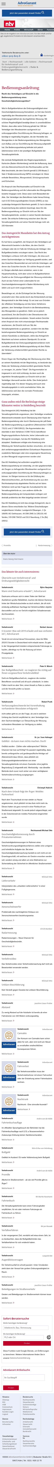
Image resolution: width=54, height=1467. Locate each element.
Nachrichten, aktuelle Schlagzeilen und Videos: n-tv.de (9, 23)
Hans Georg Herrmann (13, 559)
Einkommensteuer (9, 1439)
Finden (27, 1343)
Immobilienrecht (29, 1429)
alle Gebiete (31, 61)
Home (7, 29)
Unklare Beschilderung (13, 984)
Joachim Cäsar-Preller (43, 1003)
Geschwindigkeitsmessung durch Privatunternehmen (18, 836)
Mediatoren (27, 1412)
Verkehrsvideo (9, 958)
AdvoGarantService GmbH (20, 1457)
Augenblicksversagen (12, 1259)
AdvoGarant (47, 1029)
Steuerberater (28, 1402)
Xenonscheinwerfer (11, 906)
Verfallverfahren (10, 1230)
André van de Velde (44, 1170)
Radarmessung (44, 545)
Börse (40, 29)
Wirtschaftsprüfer (30, 1409)
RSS (3, 1402)
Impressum (6, 1409)
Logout (5, 1414)
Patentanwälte (29, 1414)
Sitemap (5, 1400)
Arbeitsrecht (28, 1422)
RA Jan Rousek (46, 1226)
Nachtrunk (22, 1099)
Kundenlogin (49, 55)
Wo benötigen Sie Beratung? (14, 1334)
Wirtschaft (28, 29)
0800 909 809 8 (11, 56)
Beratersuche (7, 1422)
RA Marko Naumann (44, 1196)
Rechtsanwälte (29, 1400)
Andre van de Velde (44, 1118)
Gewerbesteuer (8, 1446)
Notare (26, 1407)
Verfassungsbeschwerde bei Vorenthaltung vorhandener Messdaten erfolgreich (23, 707)
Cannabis (22, 1033)
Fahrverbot (23, 1066)
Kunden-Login (8, 1412)
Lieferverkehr (8, 880)
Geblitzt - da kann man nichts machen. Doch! (24, 741)
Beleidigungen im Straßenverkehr (18, 1289)
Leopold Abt (47, 1256)
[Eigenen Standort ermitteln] (49, 1337)
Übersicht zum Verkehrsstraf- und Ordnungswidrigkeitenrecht (19, 579)
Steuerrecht (27, 1424)
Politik (17, 29)
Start (4, 61)
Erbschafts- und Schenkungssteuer (9, 1442)
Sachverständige (29, 1404)
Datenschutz (7, 1407)
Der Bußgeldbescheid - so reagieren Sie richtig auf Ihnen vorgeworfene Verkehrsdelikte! (26, 671)
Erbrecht (26, 1426)
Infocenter (6, 1424)
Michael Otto (47, 877)
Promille (7, 545)
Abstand (6, 1007)
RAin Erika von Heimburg (42, 1148)
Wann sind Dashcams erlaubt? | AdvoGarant (24, 591)
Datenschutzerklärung (20, 1358)
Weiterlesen (7, 619)
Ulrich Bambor (46, 929)
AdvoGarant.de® (27, 33)
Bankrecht (27, 1431)
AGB (4, 1404)
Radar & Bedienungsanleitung (20, 68)
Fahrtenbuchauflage (12, 1122)
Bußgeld (6, 1152)
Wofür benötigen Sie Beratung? (15, 1323)
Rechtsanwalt (16, 61)
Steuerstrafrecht (9, 1448)
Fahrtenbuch (8, 1200)
